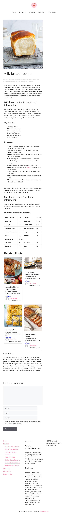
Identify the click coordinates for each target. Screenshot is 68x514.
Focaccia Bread (11, 330)
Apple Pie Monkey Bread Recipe (12, 288)
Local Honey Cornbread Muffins (32, 273)
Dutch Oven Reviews (11, 449)
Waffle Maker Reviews (12, 465)
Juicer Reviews (10, 457)
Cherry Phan (13, 298)
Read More (8, 296)
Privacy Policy (52, 12)
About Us (32, 12)
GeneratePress (44, 511)
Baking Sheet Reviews (12, 446)
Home (14, 12)
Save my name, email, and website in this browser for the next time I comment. (23, 423)
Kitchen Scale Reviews (12, 460)
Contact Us (41, 12)
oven (28, 167)
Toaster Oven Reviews (12, 463)
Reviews (21, 12)
